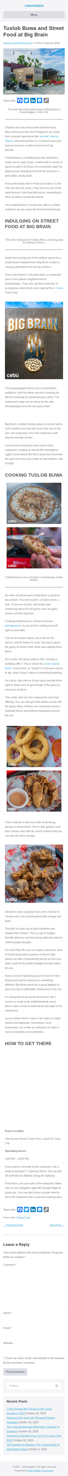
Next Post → (57, 1225)
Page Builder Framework (40, 1470)
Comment (9, 1264)
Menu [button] (34, 14)
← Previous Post (13, 1225)
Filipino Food (23, 1217)
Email (7, 1328)
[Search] (57, 1386)
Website (8, 1343)
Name (7, 1313)
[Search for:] (34, 1385)
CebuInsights (34, 5)
